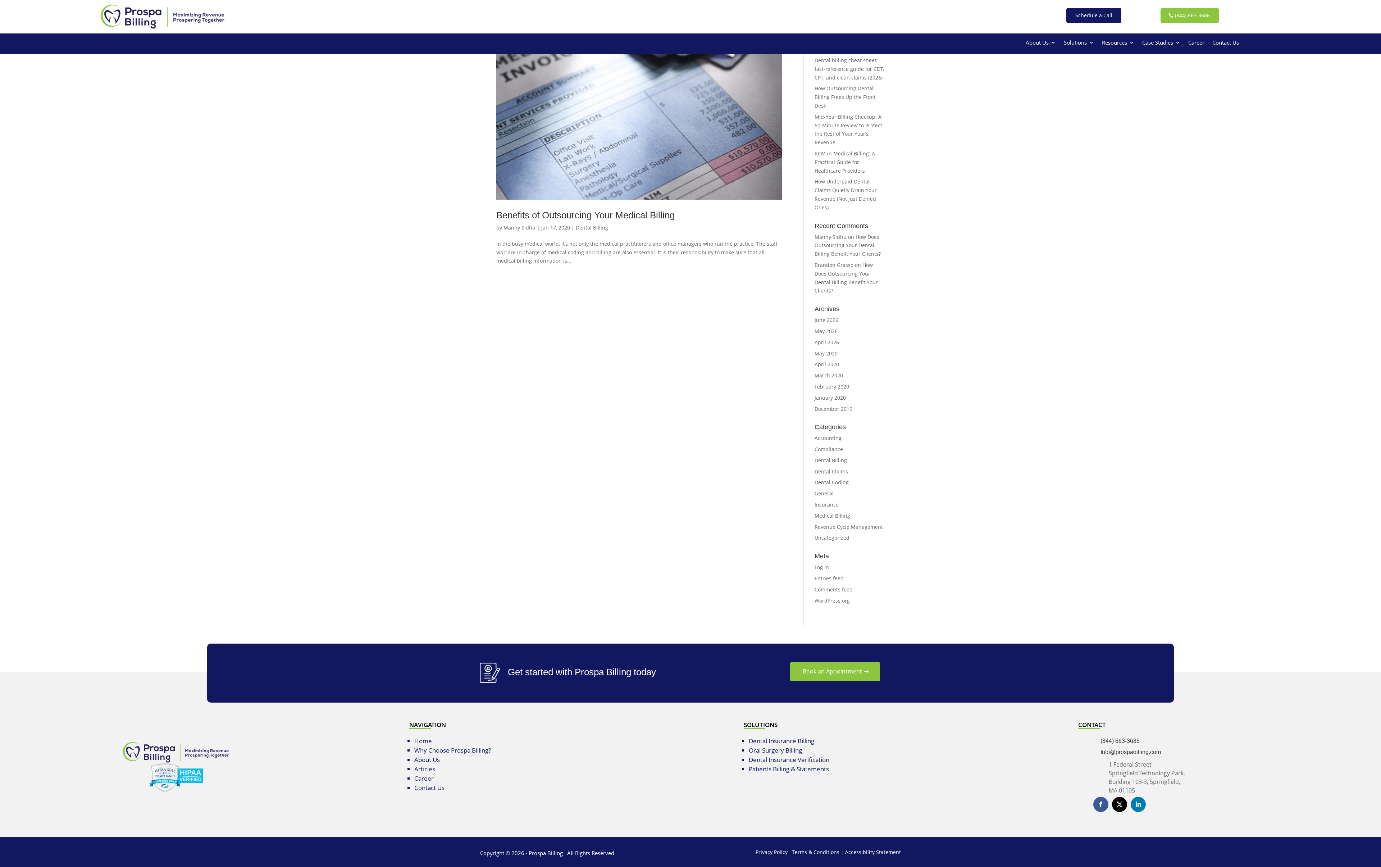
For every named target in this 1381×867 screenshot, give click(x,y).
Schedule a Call (1093, 15)
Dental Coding (832, 482)
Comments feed (834, 589)
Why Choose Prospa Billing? (452, 750)
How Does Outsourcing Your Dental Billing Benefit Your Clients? (848, 245)
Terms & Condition (814, 852)
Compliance (829, 449)
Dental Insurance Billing (781, 741)
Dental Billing (592, 227)
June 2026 (826, 320)
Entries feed (829, 578)
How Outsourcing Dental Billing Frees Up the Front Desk (845, 97)
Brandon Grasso (834, 265)
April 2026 (827, 342)
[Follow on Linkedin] (1138, 804)
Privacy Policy (772, 852)
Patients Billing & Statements (789, 769)
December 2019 (833, 408)
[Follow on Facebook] (1100, 804)
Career (1196, 43)
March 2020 (829, 375)
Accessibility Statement (873, 852)
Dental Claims (831, 471)
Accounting (828, 438)
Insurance (827, 504)
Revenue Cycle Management (849, 526)
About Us (1037, 43)
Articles (424, 769)
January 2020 (830, 397)
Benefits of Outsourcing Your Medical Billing (585, 215)
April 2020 (827, 364)
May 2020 (826, 353)
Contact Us (1225, 43)
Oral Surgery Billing (775, 750)
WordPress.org (832, 600)
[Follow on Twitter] (1119, 804)
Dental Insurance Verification (789, 759)
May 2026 (826, 331)
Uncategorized (832, 537)
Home (423, 741)
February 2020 (832, 386)
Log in (822, 567)
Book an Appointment (832, 671)
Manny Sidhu (519, 227)
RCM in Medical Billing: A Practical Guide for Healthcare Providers (845, 162)
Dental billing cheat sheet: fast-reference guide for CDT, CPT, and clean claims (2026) (849, 69)
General (824, 493)
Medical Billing (832, 515)
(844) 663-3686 (1192, 15)
